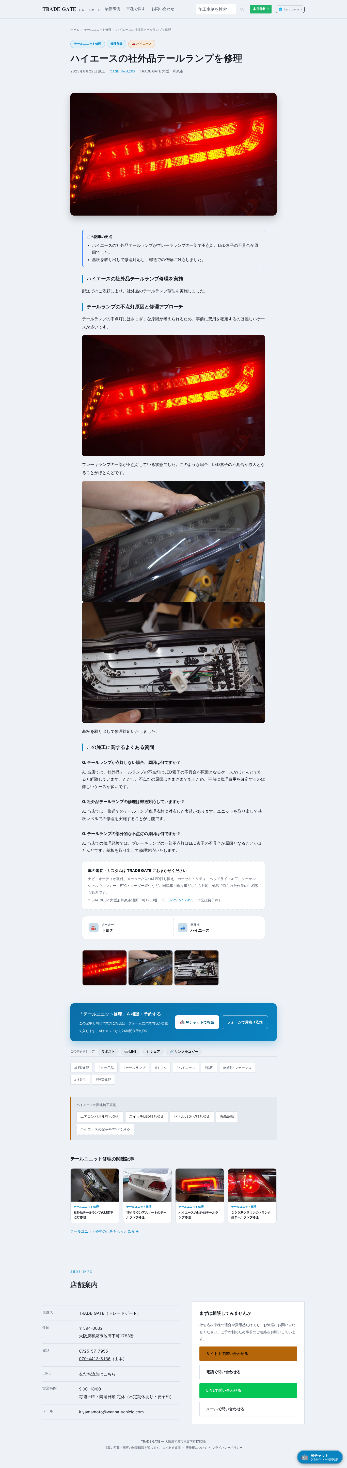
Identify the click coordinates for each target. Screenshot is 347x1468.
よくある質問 (171, 1447)
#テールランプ (134, 1068)
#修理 (209, 1068)
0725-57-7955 (181, 900)
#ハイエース (186, 1068)
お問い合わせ (162, 9)
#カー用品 (106, 1068)
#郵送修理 (103, 1080)
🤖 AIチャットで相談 (197, 1022)
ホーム (75, 30)
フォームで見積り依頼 (245, 1022)
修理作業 (117, 44)
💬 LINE (130, 1051)
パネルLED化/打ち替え (192, 1116)
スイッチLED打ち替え (146, 1116)
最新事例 (112, 9)
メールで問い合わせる (225, 1408)
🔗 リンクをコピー (184, 1051)
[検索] (242, 9)
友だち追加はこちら (97, 1373)
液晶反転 (227, 1116)
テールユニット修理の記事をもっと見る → (104, 1231)
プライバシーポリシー (227, 1447)
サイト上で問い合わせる (227, 1353)
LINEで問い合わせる (223, 1390)
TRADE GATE (71, 9)
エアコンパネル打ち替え (99, 1116)
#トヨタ (161, 1068)
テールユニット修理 (98, 30)
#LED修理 (81, 1068)
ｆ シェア (153, 1051)
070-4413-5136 (95, 1358)
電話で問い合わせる (223, 1371)
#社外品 (80, 1080)
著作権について (196, 1447)
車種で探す (135, 9)
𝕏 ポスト (108, 1051)
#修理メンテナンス (237, 1068)
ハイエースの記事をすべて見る (105, 1129)
